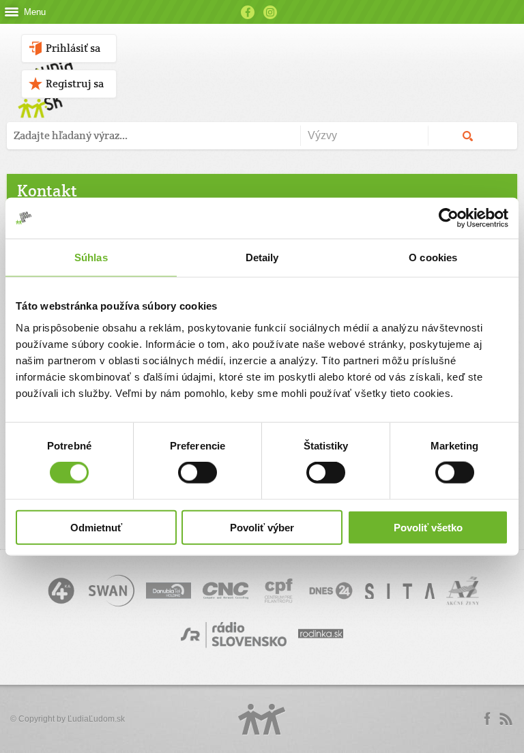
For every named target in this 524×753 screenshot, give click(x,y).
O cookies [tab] (433, 257)
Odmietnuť (96, 527)
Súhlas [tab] (91, 257)
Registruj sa (75, 83)
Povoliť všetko (428, 527)
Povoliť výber (262, 527)
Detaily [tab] (262, 257)
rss (505, 719)
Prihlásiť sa (73, 48)
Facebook (247, 12)
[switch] (197, 473)
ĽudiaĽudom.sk (96, 719)
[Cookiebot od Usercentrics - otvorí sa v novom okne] (448, 218)
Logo (262, 719)
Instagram (270, 12)
